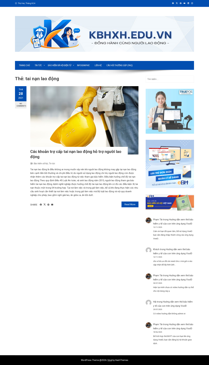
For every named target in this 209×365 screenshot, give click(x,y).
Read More (130, 204)
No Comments (21, 105)
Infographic (83, 65)
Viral (110, 360)
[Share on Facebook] (41, 205)
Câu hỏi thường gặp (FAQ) (119, 65)
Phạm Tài (157, 219)
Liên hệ (98, 65)
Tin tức (38, 65)
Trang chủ (24, 65)
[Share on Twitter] (45, 205)
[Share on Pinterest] (48, 205)
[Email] (52, 205)
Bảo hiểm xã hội (41, 163)
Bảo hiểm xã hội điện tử (59, 65)
